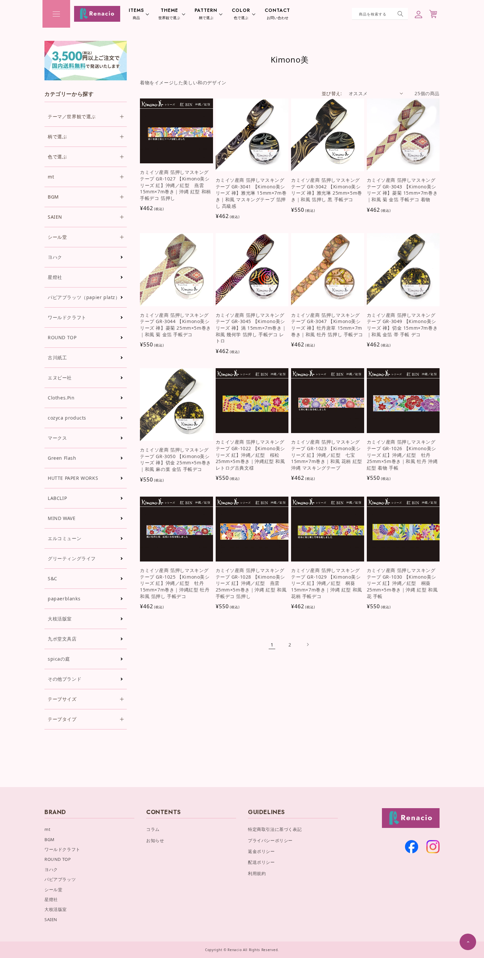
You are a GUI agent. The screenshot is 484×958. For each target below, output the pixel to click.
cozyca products (67, 418)
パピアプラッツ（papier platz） (84, 297)
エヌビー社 (60, 377)
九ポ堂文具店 (62, 639)
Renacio (235, 949)
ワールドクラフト (67, 317)
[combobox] (380, 14)
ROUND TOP (62, 337)
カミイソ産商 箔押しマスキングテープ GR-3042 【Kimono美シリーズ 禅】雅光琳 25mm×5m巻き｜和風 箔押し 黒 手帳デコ (326, 190)
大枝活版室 (60, 619)
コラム (153, 829)
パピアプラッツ (60, 879)
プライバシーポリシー (270, 840)
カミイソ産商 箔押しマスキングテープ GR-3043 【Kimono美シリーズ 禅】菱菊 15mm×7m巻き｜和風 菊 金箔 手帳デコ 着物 (402, 190)
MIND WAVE (61, 518)
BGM (49, 839)
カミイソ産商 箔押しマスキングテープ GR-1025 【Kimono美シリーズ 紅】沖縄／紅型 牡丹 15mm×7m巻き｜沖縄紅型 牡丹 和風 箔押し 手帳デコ (175, 583)
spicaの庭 (59, 659)
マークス (57, 438)
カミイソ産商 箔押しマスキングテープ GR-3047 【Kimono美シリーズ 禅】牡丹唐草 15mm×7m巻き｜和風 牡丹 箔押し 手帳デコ (327, 325)
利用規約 (257, 873)
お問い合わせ (277, 14)
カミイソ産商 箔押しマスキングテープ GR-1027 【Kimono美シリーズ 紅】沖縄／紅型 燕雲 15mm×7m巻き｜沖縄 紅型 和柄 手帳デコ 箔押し (175, 185)
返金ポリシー (261, 851)
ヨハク (55, 257)
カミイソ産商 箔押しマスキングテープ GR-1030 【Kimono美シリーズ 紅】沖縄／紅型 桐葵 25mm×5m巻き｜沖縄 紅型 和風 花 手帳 (402, 583)
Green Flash (62, 458)
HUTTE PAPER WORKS (73, 478)
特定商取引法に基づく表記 (275, 829)
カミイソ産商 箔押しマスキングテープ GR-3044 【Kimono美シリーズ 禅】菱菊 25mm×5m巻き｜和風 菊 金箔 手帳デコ (175, 325)
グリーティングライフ (72, 558)
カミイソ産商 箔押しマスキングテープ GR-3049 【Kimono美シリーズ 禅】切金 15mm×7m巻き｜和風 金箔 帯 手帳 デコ (402, 325)
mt (47, 829)
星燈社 (55, 277)
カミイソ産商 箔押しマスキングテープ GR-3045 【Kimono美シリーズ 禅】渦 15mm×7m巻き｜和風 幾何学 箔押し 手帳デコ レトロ (251, 328)
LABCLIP (57, 498)
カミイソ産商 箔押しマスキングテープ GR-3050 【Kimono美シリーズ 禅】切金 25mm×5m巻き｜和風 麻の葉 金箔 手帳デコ (175, 459)
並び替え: (332, 93)
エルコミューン (64, 538)
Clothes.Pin (61, 398)
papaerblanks (64, 598)
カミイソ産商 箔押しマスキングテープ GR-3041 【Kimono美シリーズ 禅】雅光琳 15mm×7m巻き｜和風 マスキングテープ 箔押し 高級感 (251, 193)
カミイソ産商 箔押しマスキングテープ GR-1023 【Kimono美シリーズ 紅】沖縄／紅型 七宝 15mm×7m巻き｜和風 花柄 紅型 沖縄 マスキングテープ (326, 455)
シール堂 (53, 889)
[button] (56, 14)
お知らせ (155, 840)
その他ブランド (64, 679)
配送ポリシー (261, 862)
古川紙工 (57, 357)
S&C (52, 578)
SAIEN (50, 919)
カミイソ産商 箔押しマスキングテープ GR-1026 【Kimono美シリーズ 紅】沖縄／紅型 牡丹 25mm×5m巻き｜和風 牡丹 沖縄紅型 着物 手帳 (402, 455)
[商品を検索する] (400, 13)
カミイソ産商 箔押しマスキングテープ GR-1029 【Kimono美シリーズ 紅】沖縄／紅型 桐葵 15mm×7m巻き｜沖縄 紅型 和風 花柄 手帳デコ (326, 583)
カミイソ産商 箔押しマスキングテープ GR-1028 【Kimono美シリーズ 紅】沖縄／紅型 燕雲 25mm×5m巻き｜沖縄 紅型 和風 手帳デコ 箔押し (251, 583)
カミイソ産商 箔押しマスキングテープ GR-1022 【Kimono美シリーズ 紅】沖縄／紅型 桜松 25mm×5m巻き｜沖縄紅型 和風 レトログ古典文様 (250, 455)
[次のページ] (307, 644)
